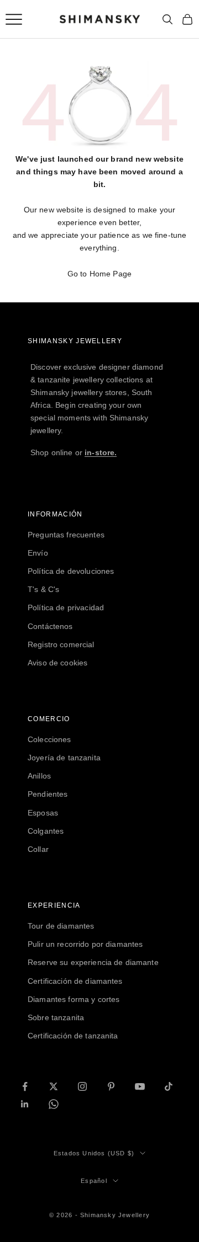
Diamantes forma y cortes (73, 999)
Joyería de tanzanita (64, 757)
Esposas (43, 812)
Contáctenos (50, 626)
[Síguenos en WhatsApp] (53, 1104)
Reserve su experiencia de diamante (93, 962)
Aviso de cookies (57, 662)
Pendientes (47, 794)
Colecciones (49, 739)
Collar (38, 849)
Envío (38, 552)
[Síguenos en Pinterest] (111, 1086)
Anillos (39, 775)
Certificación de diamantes (75, 981)
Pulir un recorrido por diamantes (85, 944)
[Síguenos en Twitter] (53, 1086)
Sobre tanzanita (56, 1017)
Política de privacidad (66, 607)
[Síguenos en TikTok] (168, 1086)
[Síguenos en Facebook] (24, 1086)
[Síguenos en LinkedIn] (24, 1104)
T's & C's (43, 589)
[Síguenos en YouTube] (139, 1086)
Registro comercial (61, 644)
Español (94, 1180)
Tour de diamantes (61, 925)
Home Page (111, 273)
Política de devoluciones (71, 571)
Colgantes (46, 831)
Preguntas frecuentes (66, 534)
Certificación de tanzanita (73, 1035)
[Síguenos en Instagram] (82, 1086)
